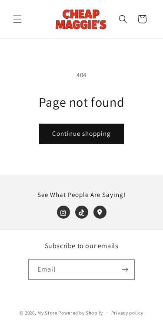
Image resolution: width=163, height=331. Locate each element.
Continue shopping (81, 133)
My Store (47, 312)
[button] (17, 19)
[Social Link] (63, 212)
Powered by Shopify (80, 312)
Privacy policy (127, 313)
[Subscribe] (124, 269)
